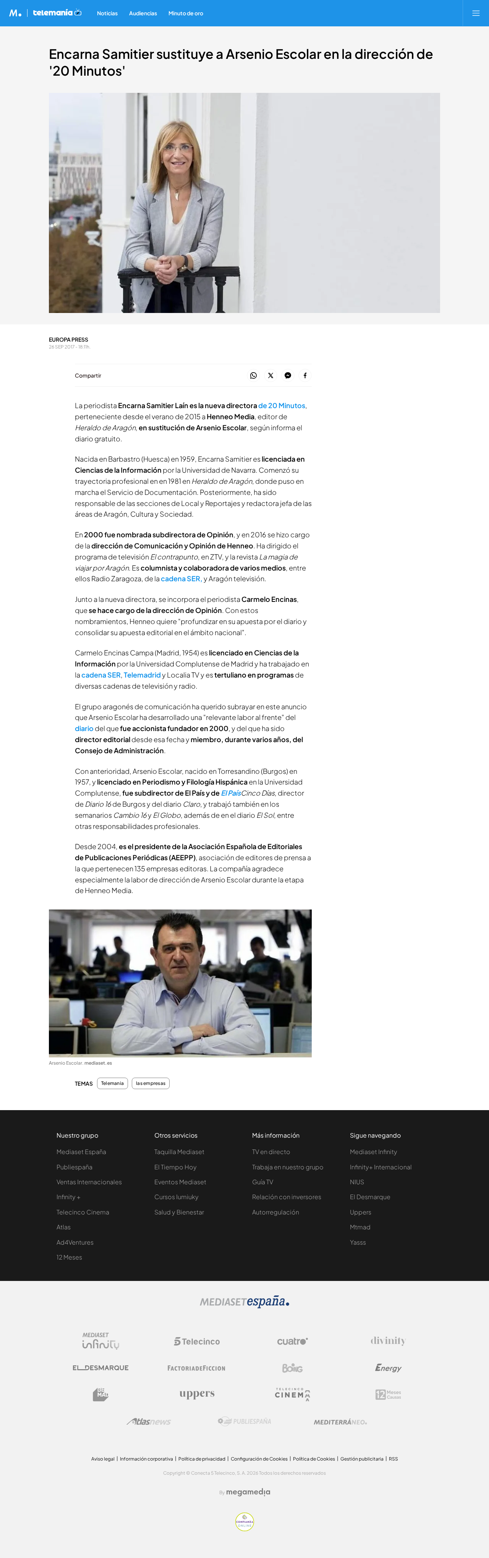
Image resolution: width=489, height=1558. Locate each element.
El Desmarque (370, 1197)
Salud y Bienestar (179, 1212)
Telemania (112, 1083)
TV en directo (271, 1152)
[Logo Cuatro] (292, 1341)
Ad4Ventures (75, 1242)
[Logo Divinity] (388, 1341)
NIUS (357, 1182)
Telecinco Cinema (83, 1212)
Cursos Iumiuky (176, 1197)
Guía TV (262, 1182)
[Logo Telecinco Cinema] (292, 1395)
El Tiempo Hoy (175, 1167)
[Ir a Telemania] (57, 13)
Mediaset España (81, 1152)
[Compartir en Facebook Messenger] (288, 376)
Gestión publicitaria (362, 1459)
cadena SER (101, 674)
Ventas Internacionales (89, 1182)
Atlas (64, 1227)
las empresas (150, 1083)
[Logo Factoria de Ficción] (197, 1368)
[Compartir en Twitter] (270, 376)
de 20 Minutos (281, 405)
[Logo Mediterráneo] (340, 1422)
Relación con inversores (286, 1197)
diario (84, 728)
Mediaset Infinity (373, 1152)
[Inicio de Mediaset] (15, 13)
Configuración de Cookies (259, 1459)
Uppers (360, 1212)
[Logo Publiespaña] (244, 1421)
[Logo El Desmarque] (100, 1367)
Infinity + (69, 1197)
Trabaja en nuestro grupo (288, 1167)
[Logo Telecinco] (197, 1341)
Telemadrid (142, 674)
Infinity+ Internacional (381, 1167)
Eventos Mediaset (180, 1182)
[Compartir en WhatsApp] (253, 376)
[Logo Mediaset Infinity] (101, 1341)
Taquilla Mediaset (179, 1152)
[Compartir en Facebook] (305, 376)
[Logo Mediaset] (244, 1306)
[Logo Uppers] (196, 1394)
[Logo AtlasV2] (148, 1421)
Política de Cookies (314, 1459)
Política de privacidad (201, 1459)
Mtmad (360, 1227)
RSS (393, 1459)
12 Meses (69, 1257)
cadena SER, (181, 578)
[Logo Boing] (292, 1368)
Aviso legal (103, 1459)
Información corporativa (146, 1459)
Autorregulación (275, 1212)
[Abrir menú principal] (476, 13)
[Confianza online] (244, 1529)
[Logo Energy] (388, 1368)
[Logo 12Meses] (388, 1394)
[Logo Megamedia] (248, 1492)
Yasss (358, 1242)
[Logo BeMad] (101, 1394)
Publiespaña (74, 1167)
